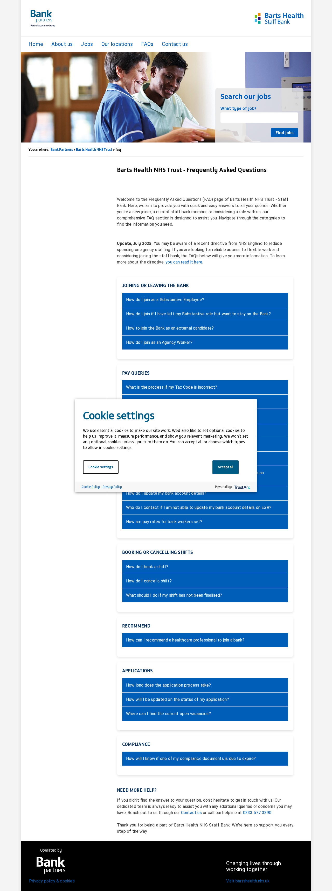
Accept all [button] (225, 467)
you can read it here (183, 262)
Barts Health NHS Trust (94, 149)
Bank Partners (62, 149)
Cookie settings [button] (100, 467)
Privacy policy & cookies (52, 881)
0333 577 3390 (257, 812)
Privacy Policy (112, 486)
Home (36, 44)
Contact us (175, 44)
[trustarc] (241, 486)
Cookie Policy (91, 486)
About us (62, 44)
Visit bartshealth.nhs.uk (247, 881)
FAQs (147, 44)
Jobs (87, 44)
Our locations (117, 44)
